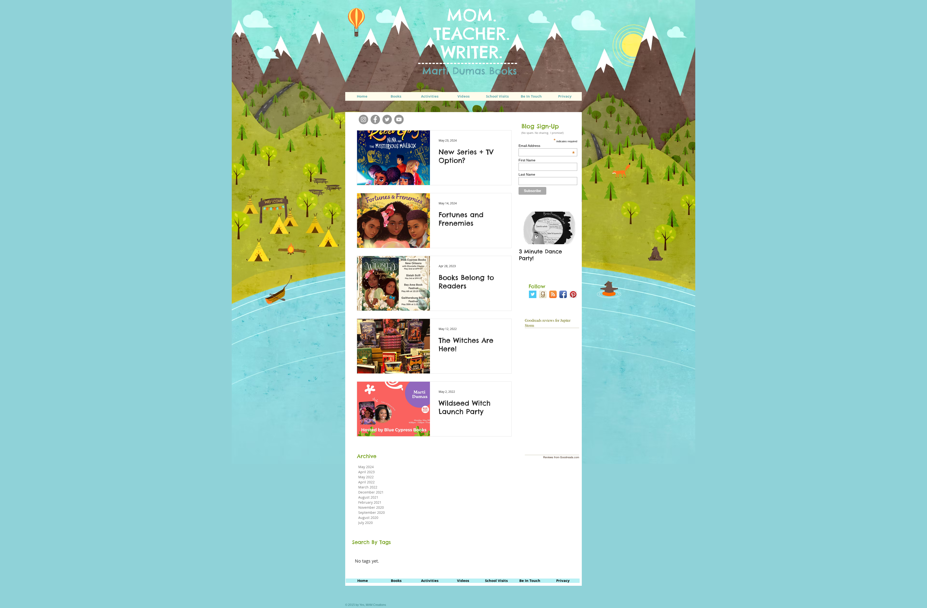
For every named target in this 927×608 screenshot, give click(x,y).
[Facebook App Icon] (563, 294)
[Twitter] (387, 119)
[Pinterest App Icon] (573, 294)
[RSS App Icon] (553, 294)
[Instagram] (363, 119)
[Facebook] (375, 119)
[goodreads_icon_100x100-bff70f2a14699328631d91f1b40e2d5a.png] (543, 294)
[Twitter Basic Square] (532, 294)
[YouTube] (399, 119)
